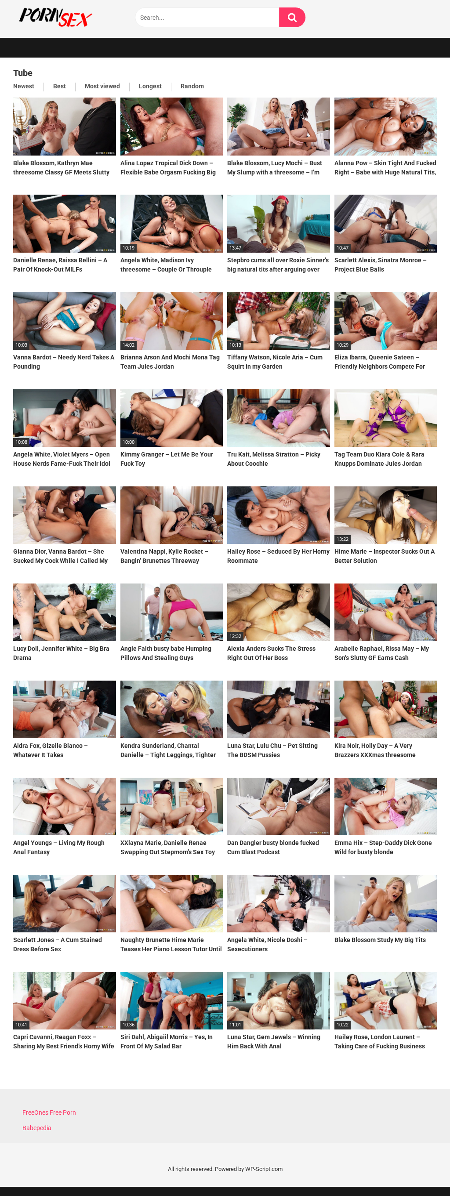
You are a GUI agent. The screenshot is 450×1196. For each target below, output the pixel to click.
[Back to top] (420, 1169)
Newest (23, 86)
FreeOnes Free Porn (49, 1112)
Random (192, 86)
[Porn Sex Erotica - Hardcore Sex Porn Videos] (79, 16)
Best (59, 86)
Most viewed (102, 86)
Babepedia (36, 1127)
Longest (150, 86)
